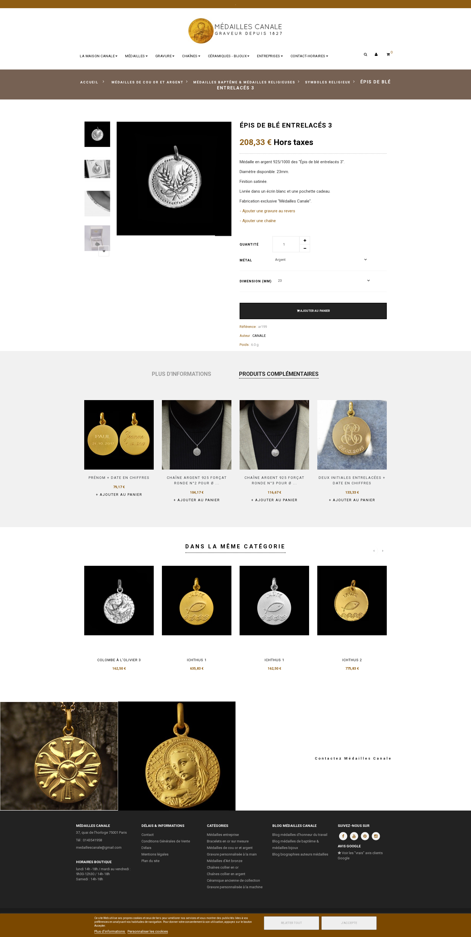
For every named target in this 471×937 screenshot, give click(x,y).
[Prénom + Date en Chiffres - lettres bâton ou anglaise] (119, 435)
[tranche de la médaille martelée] (97, 203)
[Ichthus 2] (352, 600)
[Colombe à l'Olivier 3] (119, 600)
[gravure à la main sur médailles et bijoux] (352, 435)
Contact (147, 835)
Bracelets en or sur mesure (228, 841)
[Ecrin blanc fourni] (97, 238)
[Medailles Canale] (235, 30)
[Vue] (134, 462)
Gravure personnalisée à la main (232, 854)
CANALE (259, 336)
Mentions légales (154, 854)
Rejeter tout (291, 923)
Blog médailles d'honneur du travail (299, 835)
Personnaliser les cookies (148, 931)
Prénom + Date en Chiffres (119, 478)
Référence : (248, 327)
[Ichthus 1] (196, 600)
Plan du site (150, 861)
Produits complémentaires (279, 374)
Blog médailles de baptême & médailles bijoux (295, 844)
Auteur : (246, 336)
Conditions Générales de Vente (165, 841)
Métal (246, 260)
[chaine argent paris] (196, 435)
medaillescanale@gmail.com (99, 847)
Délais (146, 848)
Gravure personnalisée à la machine (234, 887)
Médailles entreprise (223, 835)
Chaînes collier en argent (226, 874)
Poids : (245, 345)
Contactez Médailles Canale (353, 758)
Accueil (89, 82)
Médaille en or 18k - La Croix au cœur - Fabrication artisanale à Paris (59, 756)
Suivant (103, 251)
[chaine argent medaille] (274, 435)
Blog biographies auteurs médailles (300, 854)
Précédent (89, 251)
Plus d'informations (181, 374)
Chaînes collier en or (222, 867)
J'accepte (349, 923)
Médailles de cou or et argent (230, 848)
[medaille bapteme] (97, 134)
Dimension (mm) (256, 281)
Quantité (249, 244)
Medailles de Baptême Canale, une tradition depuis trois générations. (176, 756)
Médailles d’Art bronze (224, 861)
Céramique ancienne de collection (233, 880)
